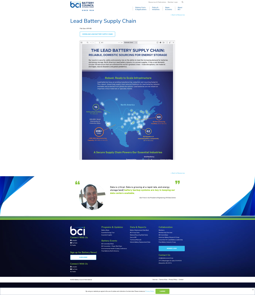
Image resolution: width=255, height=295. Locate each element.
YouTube (74, 243)
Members (161, 230)
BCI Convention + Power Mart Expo (111, 246)
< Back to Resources (178, 15)
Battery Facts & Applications (140, 8)
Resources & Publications (157, 2)
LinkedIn (74, 240)
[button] (182, 2)
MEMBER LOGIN (172, 248)
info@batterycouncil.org (166, 258)
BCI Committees (163, 235)
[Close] (253, 290)
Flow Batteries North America (110, 251)
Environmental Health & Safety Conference (114, 248)
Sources (155, 279)
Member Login (173, 2)
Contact (181, 279)
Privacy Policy (149, 291)
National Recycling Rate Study (139, 235)
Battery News (105, 230)
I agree (162, 291)
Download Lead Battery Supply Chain (97, 34)
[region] (127, 291)
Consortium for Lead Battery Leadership (171, 239)
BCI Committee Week (107, 244)
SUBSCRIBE (83, 257)
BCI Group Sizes (135, 232)
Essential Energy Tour (108, 232)
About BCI (180, 8)
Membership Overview (165, 232)
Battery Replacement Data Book (139, 230)
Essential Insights (106, 235)
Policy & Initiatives (156, 8)
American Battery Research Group (169, 237)
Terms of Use (163, 279)
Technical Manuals (135, 239)
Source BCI (133, 237)
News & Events (168, 8)
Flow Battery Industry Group (167, 242)
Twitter (74, 245)
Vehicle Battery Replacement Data (140, 242)
